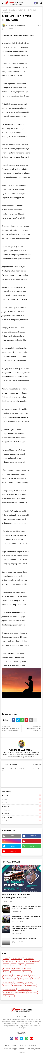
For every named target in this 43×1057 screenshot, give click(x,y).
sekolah (7, 985)
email (13, 836)
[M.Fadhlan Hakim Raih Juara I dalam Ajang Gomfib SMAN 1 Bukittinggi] (6, 919)
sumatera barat (20, 992)
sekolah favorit (18, 985)
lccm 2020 (28, 968)
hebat (22, 965)
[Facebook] (13, 720)
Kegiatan (22, 813)
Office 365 (8, 975)
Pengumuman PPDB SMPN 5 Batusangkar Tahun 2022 (16, 896)
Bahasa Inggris (17, 958)
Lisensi (7, 972)
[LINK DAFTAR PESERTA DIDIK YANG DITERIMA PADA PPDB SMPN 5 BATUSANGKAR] (6, 909)
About (14, 1045)
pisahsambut (8, 982)
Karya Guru (13, 10)
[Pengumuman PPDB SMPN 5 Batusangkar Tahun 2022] (21, 878)
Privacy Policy (33, 1045)
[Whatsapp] (22, 720)
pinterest (33, 841)
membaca (27, 972)
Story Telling (8, 992)
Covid (22, 803)
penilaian (36, 979)
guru (14, 965)
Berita (22, 799)
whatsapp (33, 846)
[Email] (31, 720)
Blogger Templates (18, 1049)
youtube (13, 851)
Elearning (22, 806)
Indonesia (31, 965)
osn (26, 975)
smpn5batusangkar (25, 989)
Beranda (5, 10)
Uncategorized (9, 996)
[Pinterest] (26, 720)
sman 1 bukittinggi (10, 989)
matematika (16, 972)
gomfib (7, 965)
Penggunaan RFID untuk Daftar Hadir (24, 938)
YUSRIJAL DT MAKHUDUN (20, 750)
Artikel (22, 795)
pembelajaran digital (11, 979)
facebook (33, 836)
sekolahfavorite (31, 985)
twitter (13, 846)
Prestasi (22, 821)
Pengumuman (22, 817)
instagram (13, 841)
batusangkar (29, 958)
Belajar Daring (9, 961)
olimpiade (18, 975)
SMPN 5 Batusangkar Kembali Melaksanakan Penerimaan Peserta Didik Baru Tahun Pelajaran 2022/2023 (26, 928)
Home (7, 1045)
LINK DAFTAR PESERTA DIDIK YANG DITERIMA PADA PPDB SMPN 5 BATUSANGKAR (26, 907)
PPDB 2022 (20, 982)
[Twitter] (18, 720)
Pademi (34, 975)
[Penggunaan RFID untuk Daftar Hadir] (6, 941)
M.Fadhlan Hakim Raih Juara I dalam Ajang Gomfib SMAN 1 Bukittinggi (26, 917)
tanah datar (33, 992)
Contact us (22, 1045)
